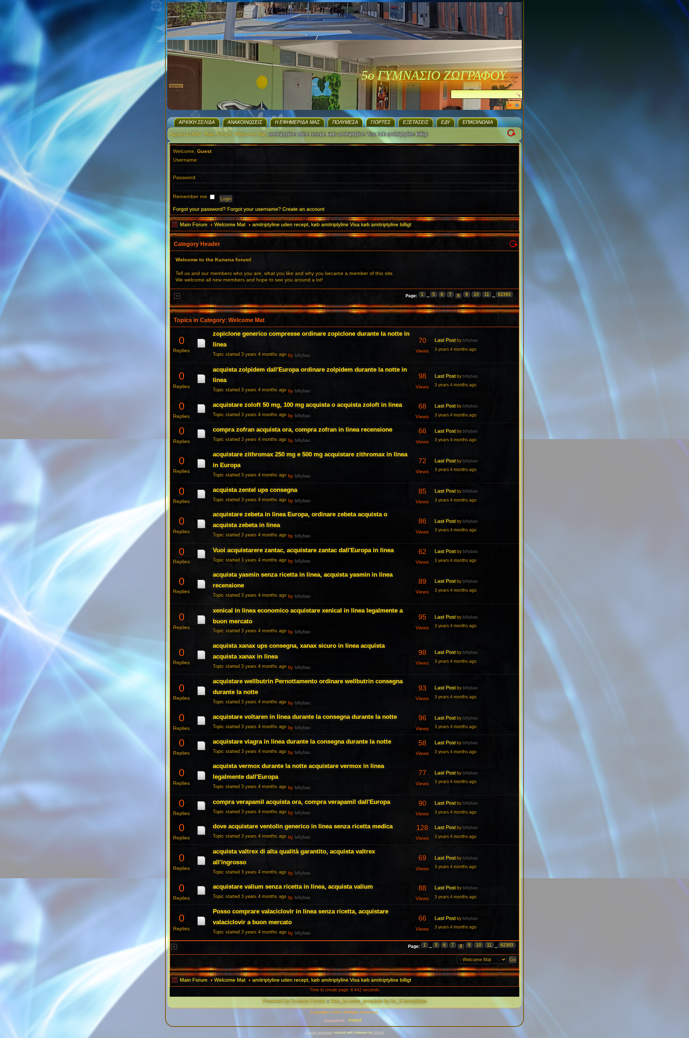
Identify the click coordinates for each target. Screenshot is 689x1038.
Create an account (303, 209)
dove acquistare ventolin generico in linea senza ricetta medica (303, 826)
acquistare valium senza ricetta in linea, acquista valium (293, 886)
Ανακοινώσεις (245, 122)
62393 (504, 294)
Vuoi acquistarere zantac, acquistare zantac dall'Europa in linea (303, 550)
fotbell (379, 1032)
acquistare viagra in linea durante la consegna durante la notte (302, 741)
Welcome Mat (250, 134)
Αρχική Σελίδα (197, 122)
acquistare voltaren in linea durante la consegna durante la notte (305, 716)
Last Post (445, 340)
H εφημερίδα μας (297, 122)
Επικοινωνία (478, 122)
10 (476, 294)
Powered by (276, 1001)
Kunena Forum (308, 1001)
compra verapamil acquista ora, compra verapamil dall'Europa (301, 802)
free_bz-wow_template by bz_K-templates (378, 1001)
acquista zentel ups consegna (255, 490)
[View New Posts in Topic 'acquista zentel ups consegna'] (201, 498)
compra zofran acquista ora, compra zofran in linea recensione (302, 429)
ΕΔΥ (445, 122)
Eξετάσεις (415, 122)
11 (486, 294)
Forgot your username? (254, 209)
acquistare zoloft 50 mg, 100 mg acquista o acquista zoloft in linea (307, 404)
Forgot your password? (199, 209)
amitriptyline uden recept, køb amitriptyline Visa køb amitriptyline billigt (331, 224)
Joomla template (318, 1032)
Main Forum (217, 134)
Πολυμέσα (345, 122)
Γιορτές (380, 122)
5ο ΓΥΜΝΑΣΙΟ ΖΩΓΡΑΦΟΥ (433, 75)
